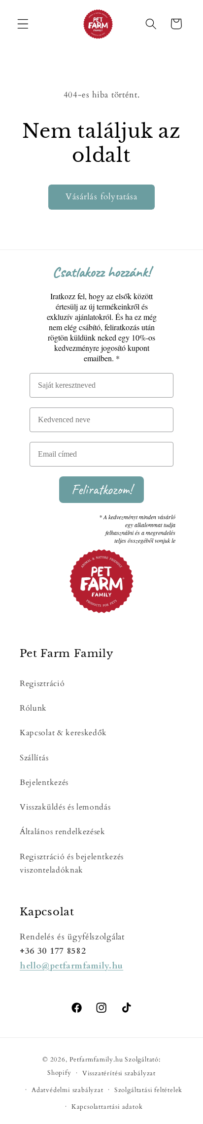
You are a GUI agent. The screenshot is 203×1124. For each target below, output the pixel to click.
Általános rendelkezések (62, 831)
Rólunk (33, 708)
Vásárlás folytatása (102, 196)
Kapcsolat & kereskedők (63, 732)
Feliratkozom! (101, 489)
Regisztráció (42, 683)
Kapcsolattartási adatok (107, 1106)
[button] (22, 23)
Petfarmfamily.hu (96, 1059)
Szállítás (34, 757)
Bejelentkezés (44, 782)
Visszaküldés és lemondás (65, 807)
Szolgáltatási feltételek (148, 1090)
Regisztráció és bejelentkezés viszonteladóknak (72, 863)
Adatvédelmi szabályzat (67, 1090)
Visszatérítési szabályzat (119, 1073)
